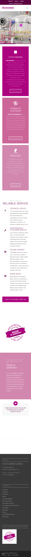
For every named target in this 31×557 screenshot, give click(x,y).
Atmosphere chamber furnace (10, 505)
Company (5, 489)
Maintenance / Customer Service (18, 229)
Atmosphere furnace (8, 503)
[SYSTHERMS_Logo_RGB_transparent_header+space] (12, 8)
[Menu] (27, 8)
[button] (3, 554)
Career (4, 496)
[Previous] (1, 27)
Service (4, 512)
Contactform (10, 475)
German (16, 1)
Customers (5, 494)
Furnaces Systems (7, 498)
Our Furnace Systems (21, 31)
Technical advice (18, 208)
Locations (5, 492)
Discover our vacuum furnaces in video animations (15, 409)
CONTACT (10, 1)
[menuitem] (10, 1)
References (5, 516)
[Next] (29, 27)
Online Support (17, 250)
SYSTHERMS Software (8, 514)
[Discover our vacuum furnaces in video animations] (15, 403)
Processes (5, 510)
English (22, 1)
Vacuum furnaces (7, 501)
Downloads (5, 507)
